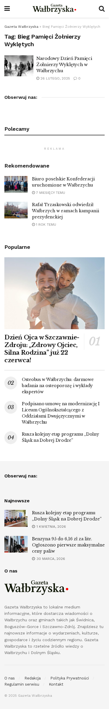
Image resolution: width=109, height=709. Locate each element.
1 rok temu (45, 224)
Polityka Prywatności (69, 678)
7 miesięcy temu (50, 193)
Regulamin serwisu (21, 684)
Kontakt (56, 684)
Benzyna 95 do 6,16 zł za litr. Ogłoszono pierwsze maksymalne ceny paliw (68, 545)
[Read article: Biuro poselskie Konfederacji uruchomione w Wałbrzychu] (16, 184)
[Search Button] (102, 9)
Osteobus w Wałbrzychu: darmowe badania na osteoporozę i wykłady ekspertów (58, 385)
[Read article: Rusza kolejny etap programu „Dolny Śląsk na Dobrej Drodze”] (16, 518)
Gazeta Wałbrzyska (21, 27)
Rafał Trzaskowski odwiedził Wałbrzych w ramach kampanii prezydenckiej (65, 211)
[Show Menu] (7, 9)
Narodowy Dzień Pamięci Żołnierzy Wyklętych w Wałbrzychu (64, 64)
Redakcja (32, 678)
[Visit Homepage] (54, 9)
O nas (9, 678)
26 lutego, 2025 (54, 78)
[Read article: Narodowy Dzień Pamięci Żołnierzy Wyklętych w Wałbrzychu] (18, 65)
